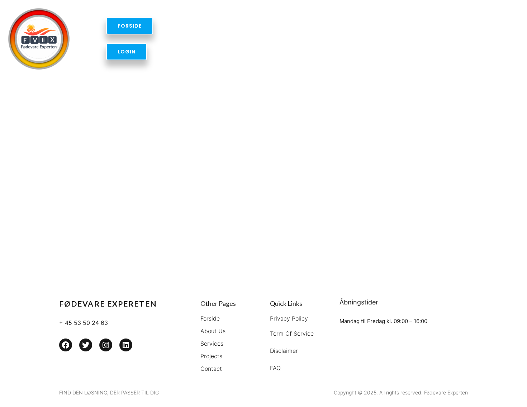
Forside (210, 318)
